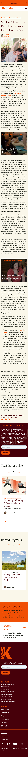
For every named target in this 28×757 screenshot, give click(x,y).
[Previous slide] (8, 471)
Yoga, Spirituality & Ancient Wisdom (11, 18)
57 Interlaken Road (6, 699)
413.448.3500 (5, 686)
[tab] (5, 521)
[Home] (7, 8)
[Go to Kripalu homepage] (6, 653)
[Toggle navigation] (26, 8)
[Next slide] (19, 471)
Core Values (5, 719)
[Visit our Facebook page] (8, 744)
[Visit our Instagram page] (2, 744)
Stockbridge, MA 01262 (8, 701)
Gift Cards (4, 726)
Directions (4, 723)
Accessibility (4, 733)
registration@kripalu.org (8, 684)
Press (3, 716)
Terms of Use (4, 739)
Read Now (14, 3)
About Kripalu (5, 709)
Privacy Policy (4, 736)
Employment (5, 713)
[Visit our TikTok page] (22, 744)
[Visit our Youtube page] (15, 744)
